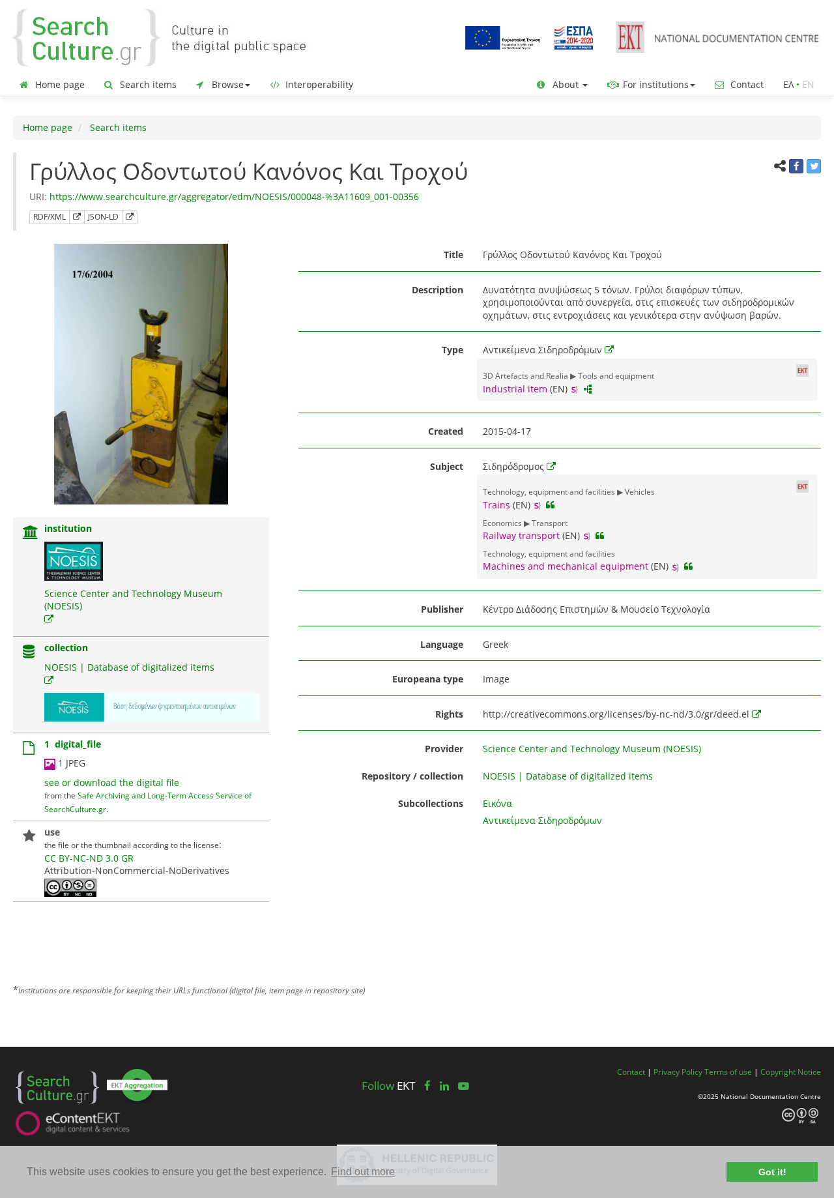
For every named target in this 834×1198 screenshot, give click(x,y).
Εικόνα (497, 803)
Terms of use (728, 1071)
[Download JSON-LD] (129, 217)
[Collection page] (29, 653)
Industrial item (515, 389)
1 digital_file (72, 744)
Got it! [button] (772, 1172)
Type (452, 349)
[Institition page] (30, 533)
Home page (59, 84)
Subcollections (430, 803)
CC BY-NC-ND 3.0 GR (89, 858)
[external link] (48, 619)
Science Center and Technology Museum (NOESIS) (592, 748)
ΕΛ (788, 84)
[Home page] (169, 37)
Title (453, 254)
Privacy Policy (678, 1071)
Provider (444, 748)
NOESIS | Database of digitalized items (129, 667)
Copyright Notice (790, 1071)
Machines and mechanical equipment (565, 566)
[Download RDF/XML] (77, 217)
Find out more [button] (363, 1171)
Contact (746, 84)
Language (441, 644)
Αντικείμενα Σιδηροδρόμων (542, 820)
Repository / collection (412, 776)
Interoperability (318, 84)
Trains (496, 505)
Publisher (442, 609)
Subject (446, 466)
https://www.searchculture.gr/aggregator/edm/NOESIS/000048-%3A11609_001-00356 (234, 196)
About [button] (565, 84)
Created (445, 431)
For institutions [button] (654, 84)
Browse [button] (226, 84)
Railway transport (521, 535)
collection (66, 647)
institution (68, 528)
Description (437, 290)
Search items (147, 84)
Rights (449, 714)
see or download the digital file (111, 782)
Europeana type (427, 679)
